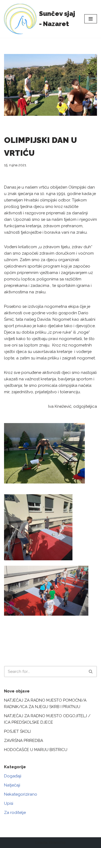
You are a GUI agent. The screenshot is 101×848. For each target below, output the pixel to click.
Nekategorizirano (20, 794)
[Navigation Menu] (90, 18)
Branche (57, 842)
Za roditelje (15, 812)
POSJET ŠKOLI (17, 731)
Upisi (8, 803)
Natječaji (12, 785)
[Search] (91, 671)
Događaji (12, 776)
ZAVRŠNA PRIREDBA (23, 740)
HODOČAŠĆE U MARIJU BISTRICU (35, 749)
